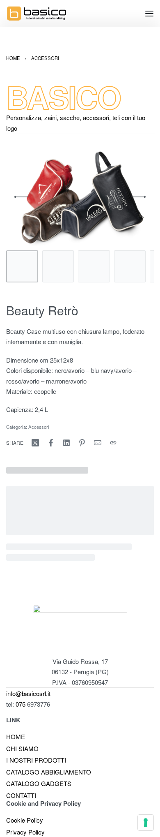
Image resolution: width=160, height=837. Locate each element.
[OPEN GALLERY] (80, 197)
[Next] (138, 197)
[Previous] (21, 197)
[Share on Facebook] (51, 442)
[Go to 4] (130, 266)
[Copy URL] (113, 442)
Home (13, 58)
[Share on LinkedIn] (66, 442)
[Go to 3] (94, 266)
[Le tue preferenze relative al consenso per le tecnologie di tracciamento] (145, 822)
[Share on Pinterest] (82, 442)
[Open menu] (149, 13)
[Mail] (97, 442)
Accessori (45, 58)
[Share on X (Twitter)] (35, 442)
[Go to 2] (58, 266)
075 (21, 704)
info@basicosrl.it (28, 693)
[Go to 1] (22, 266)
